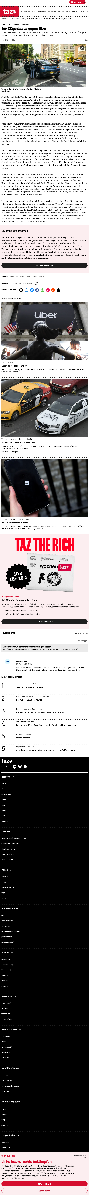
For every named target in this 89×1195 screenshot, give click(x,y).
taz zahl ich (5, 926)
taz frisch (4, 1008)
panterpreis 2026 (7, 942)
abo (2, 915)
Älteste (85, 633)
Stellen (4, 893)
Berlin (3, 810)
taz (6, 761)
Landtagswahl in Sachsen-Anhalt (13, 838)
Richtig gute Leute (8, 849)
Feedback (5, 1142)
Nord (3, 816)
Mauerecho (5, 975)
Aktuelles (4, 877)
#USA (12, 276)
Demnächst (5, 1036)
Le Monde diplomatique (10, 1086)
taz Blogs (4, 1075)
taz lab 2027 (5, 1058)
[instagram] (25, 768)
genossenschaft (7, 921)
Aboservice (5, 1147)
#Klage (41, 276)
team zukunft (6, 1003)
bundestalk (5, 959)
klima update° (6, 970)
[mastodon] (14, 768)
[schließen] (85, 1156)
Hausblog (4, 882)
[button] (86, 2)
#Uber (35, 276)
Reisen (3, 1109)
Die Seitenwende (7, 887)
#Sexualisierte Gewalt (23, 276)
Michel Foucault (7, 860)
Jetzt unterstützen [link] (44, 265)
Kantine (4, 1114)
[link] (34, 12)
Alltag (24, 18)
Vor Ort (4, 1042)
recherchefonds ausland (10, 931)
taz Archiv (5, 1091)
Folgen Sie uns (6, 767)
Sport (3, 805)
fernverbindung (7, 964)
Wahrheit (4, 821)
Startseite (4, 18)
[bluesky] (20, 768)
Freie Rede (5, 981)
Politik (3, 784)
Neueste (78, 633)
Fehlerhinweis (28, 283)
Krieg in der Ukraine (8, 854)
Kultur (3, 800)
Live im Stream (6, 1047)
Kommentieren (16, 283)
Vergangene (5, 1052)
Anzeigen (4, 1125)
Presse (4, 898)
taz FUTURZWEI (7, 1081)
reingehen (5, 986)
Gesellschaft (15, 18)
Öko (2, 789)
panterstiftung (6, 937)
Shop (3, 1120)
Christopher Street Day (10, 844)
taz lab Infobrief (7, 1019)
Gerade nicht (77, 1156)
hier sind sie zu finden (73, 649)
